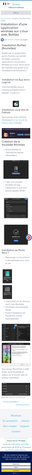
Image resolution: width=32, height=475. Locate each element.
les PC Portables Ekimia (15, 450)
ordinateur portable (20, 444)
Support (24, 426)
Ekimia (16, 4)
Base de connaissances (17, 397)
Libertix (25, 421)
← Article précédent (9, 402)
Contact (16, 431)
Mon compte (10, 426)
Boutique (16, 416)
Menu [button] (16, 13)
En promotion (10, 421)
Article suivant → (23, 405)
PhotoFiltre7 (24, 257)
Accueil (3, 18)
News (8, 18)
